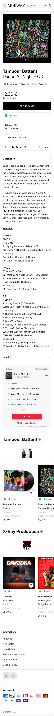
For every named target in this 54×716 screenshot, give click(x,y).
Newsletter (8, 643)
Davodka (7, 596)
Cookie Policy (10, 664)
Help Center (9, 649)
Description (9, 158)
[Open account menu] (45, 6)
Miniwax (12, 712)
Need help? (44, 147)
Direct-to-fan (12, 84)
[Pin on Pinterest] (17, 147)
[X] (13, 675)
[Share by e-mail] (25, 147)
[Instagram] (6, 675)
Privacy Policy (10, 659)
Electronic (25, 84)
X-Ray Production (17, 137)
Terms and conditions (14, 654)
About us (7, 638)
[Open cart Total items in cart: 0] (49, 6)
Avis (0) (7, 357)
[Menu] (5, 6)
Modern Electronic (39, 84)
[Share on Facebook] (12, 147)
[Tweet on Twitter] (21, 147)
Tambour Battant (20, 71)
